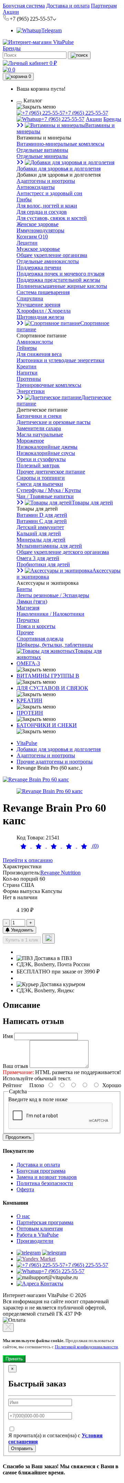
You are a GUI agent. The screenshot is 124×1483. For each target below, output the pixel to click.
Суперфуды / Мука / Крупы (49, 490)
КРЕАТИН (29, 700)
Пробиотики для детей (43, 564)
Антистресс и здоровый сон (49, 193)
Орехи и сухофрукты (41, 459)
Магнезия (28, 608)
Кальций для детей (39, 533)
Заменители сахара (39, 428)
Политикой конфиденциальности (86, 1346)
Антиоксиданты (36, 187)
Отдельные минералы (42, 156)
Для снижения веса (39, 354)
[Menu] (19, 102)
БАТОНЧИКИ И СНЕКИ (47, 725)
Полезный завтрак (38, 465)
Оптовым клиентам (40, 1228)
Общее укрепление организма (52, 255)
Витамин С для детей (42, 521)
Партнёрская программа (45, 1222)
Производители (35, 1241)
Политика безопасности (45, 1183)
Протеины (29, 379)
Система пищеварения (43, 292)
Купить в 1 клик (22, 940)
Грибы (24, 199)
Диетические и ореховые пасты (54, 422)
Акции (11, 12)
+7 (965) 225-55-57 (86, 113)
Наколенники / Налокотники (50, 614)
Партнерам (104, 6)
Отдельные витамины (42, 150)
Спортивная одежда (40, 639)
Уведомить (21, 930)
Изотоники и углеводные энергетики (60, 360)
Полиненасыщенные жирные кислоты (62, 286)
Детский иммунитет (40, 527)
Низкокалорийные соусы (46, 453)
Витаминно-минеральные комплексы (60, 144)
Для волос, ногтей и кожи (47, 206)
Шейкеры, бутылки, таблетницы (55, 645)
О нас (23, 1216)
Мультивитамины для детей (49, 546)
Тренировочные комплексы (49, 385)
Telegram (51, 30)
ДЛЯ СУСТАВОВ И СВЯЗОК (52, 688)
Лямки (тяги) (32, 601)
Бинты (24, 589)
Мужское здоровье (38, 249)
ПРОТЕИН (30, 713)
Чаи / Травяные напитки (45, 496)
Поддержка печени (39, 267)
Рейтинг (12, 1085)
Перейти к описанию (28, 860)
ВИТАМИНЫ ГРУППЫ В (48, 676)
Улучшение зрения (38, 305)
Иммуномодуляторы (40, 230)
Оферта (25, 1189)
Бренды (12, 48)
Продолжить (18, 1137)
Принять (14, 1358)
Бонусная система (24, 6)
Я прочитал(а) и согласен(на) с (55, 1438)
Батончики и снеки (39, 416)
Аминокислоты (35, 342)
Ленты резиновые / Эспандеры (53, 595)
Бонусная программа (41, 1171)
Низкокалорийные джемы (47, 447)
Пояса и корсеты (36, 626)
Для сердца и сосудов (42, 212)
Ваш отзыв (15, 1066)
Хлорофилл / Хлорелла (44, 311)
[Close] (8, 1327)
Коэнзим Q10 (32, 236)
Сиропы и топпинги (41, 478)
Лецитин (27, 243)
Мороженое (30, 441)
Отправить (22, 1448)
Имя (8, 1036)
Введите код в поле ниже (38, 1099)
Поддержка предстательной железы (58, 280)
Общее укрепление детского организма (63, 552)
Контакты (51, 1283)
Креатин (27, 366)
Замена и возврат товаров (47, 1177)
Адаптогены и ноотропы (46, 181)
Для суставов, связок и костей (52, 218)
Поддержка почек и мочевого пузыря (60, 274)
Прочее (25, 632)
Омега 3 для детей (38, 558)
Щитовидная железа (40, 317)
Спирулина (30, 298)
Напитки (27, 373)
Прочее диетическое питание (51, 472)
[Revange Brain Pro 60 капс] (36, 779)
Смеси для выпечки (40, 484)
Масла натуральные (40, 434)
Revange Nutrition (60, 873)
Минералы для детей (41, 540)
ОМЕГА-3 (28, 663)
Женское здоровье (38, 224)
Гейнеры (27, 348)
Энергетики (31, 391)
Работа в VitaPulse (38, 1235)
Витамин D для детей (42, 515)
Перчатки (28, 620)
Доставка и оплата (68, 6)
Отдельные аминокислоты (48, 261)
